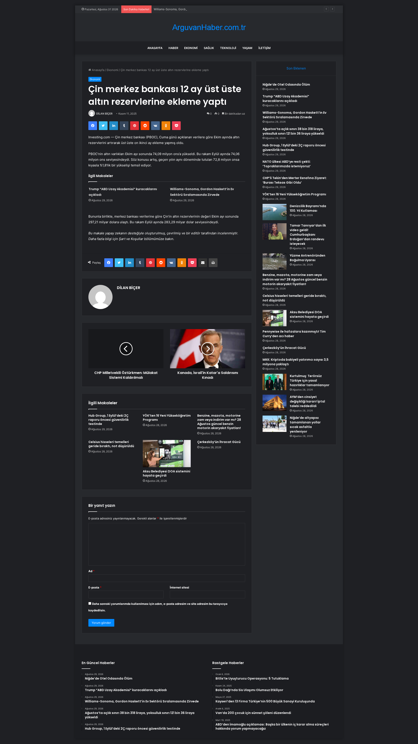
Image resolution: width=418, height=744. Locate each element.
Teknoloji (228, 48)
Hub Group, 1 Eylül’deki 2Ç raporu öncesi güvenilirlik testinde (108, 419)
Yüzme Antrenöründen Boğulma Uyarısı (307, 257)
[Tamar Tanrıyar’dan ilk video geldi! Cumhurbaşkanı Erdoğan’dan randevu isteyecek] (275, 231)
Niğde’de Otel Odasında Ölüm (286, 84)
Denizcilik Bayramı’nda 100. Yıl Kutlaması (308, 208)
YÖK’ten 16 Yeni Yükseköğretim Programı (167, 417)
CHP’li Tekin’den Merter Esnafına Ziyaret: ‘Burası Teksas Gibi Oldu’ (295, 180)
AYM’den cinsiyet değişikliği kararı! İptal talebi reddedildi (307, 401)
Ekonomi (191, 48)
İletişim (264, 48)
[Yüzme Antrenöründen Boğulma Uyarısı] (275, 261)
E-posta (94, 587)
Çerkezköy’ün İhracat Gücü (219, 442)
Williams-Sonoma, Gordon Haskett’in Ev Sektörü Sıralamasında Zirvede (201, 9)
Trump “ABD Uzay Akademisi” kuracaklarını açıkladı (286, 98)
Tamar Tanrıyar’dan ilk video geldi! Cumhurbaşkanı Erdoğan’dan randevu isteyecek (308, 234)
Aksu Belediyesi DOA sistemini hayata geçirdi (166, 473)
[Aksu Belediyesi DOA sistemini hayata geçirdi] (167, 453)
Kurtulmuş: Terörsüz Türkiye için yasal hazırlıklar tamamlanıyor (309, 380)
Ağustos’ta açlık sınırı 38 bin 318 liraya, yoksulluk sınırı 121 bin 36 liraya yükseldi (293, 131)
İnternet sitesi (179, 587)
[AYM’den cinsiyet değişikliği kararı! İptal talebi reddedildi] (275, 403)
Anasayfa (154, 48)
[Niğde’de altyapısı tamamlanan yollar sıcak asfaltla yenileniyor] (275, 424)
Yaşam (247, 48)
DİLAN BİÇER (104, 113)
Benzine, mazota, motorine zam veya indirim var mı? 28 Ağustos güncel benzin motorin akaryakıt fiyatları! (219, 421)
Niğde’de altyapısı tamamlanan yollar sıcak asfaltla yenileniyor (305, 425)
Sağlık (209, 48)
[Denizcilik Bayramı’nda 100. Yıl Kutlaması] (275, 212)
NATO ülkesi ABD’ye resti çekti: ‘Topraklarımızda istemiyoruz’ (287, 163)
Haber (173, 48)
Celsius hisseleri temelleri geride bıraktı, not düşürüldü (111, 444)
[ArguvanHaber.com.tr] (209, 27)
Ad (91, 571)
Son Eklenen (296, 68)
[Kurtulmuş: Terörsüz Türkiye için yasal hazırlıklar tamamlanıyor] (275, 382)
